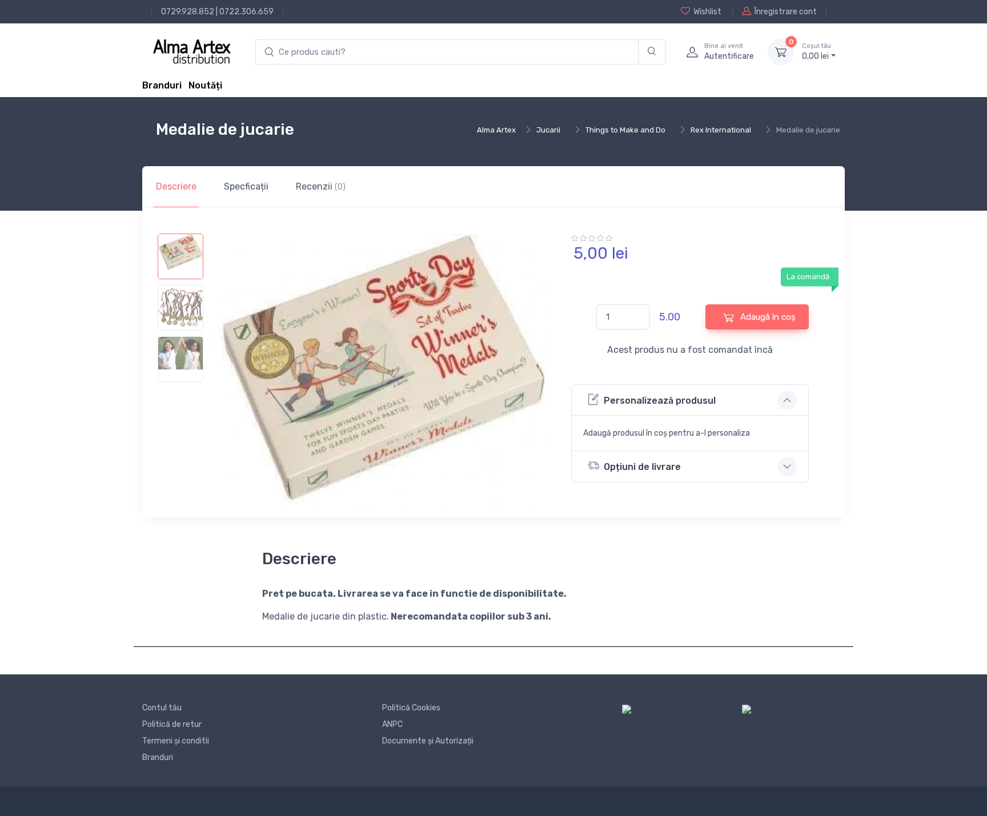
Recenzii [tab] (321, 186)
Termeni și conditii (175, 741)
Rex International (721, 130)
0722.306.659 (246, 12)
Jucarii (548, 130)
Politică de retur (172, 724)
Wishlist (707, 12)
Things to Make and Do (625, 130)
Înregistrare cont (786, 12)
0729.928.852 (187, 12)
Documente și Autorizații (428, 741)
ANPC (392, 724)
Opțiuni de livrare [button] (642, 466)
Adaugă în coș (767, 317)
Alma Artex (496, 130)
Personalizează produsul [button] (660, 400)
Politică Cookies (411, 708)
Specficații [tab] (246, 186)
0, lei (816, 51)
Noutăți (205, 85)
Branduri (162, 85)
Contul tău (162, 708)
